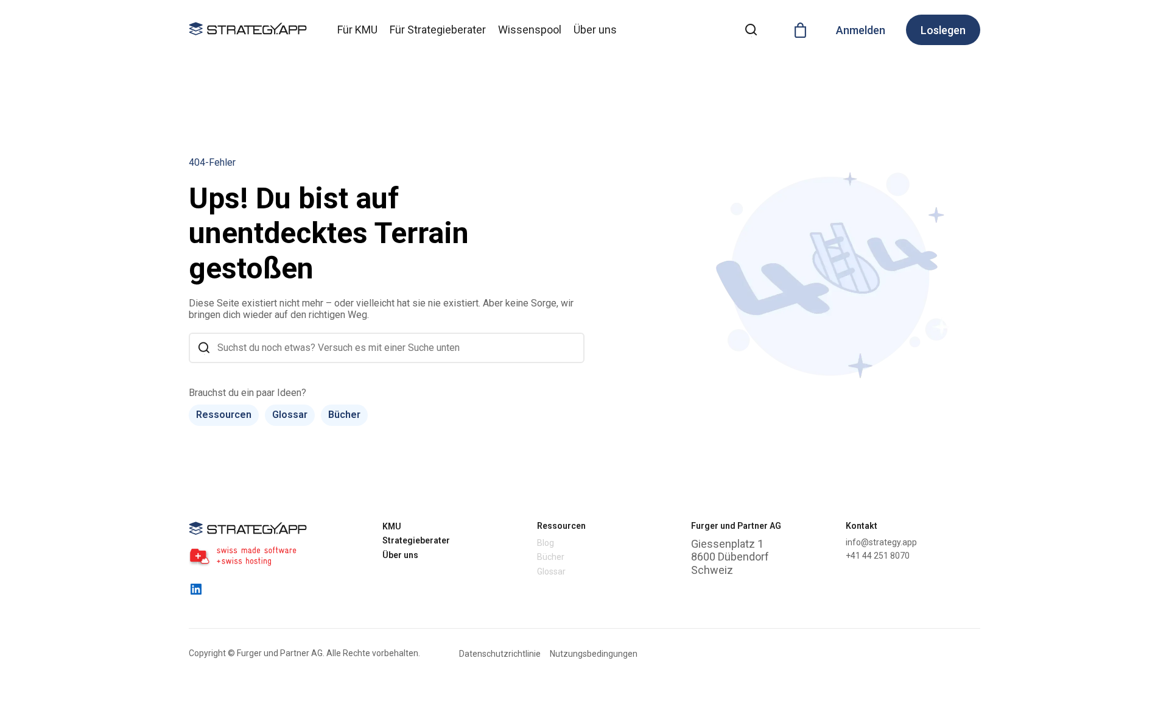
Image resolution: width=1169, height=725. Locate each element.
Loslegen (943, 30)
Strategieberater (416, 540)
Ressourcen (223, 414)
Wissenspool (529, 29)
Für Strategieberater (438, 29)
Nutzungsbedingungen (593, 654)
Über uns (595, 29)
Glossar (289, 414)
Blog (545, 543)
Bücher (344, 414)
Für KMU (357, 29)
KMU (391, 526)
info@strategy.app (881, 542)
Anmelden (860, 30)
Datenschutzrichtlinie (500, 654)
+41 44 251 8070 (878, 556)
